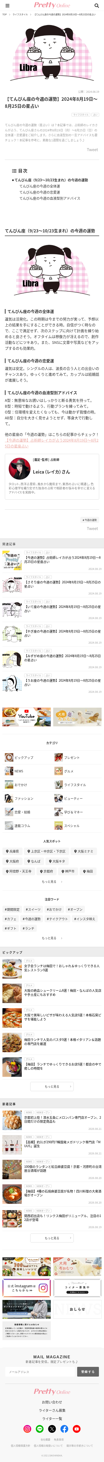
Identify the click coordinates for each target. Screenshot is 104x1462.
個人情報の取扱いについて (48, 1445)
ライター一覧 (52, 1418)
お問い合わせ (52, 1402)
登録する (88, 1371)
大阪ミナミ (85, 851)
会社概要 (45, 1439)
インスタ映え (85, 918)
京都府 (48, 871)
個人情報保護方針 (20, 1445)
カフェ (11, 918)
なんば (35, 861)
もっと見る (49, 881)
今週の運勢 (91, 520)
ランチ (29, 928)
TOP (4, 14)
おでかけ (55, 909)
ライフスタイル (20, 14)
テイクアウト (58, 918)
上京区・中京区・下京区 (48, 851)
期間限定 (13, 909)
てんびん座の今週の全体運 (39, 185)
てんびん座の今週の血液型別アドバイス (49, 198)
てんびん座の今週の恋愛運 (39, 192)
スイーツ (34, 909)
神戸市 (69, 871)
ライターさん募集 (52, 1410)
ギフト (11, 928)
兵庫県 (14, 851)
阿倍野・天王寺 (20, 871)
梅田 (90, 871)
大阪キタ (58, 861)
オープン (76, 909)
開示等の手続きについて (80, 1445)
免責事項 (59, 1439)
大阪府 (14, 861)
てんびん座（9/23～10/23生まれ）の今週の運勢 (51, 179)
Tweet (92, 149)
